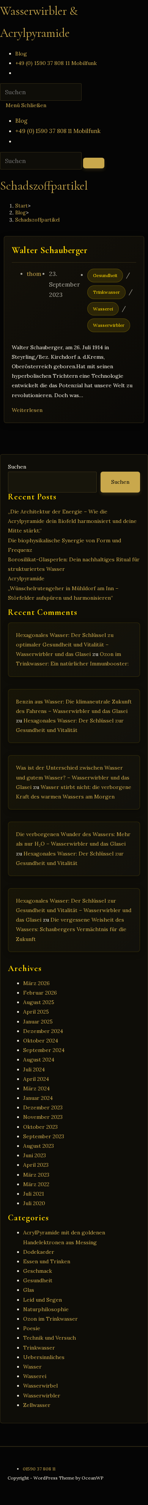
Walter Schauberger (49, 250)
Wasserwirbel (40, 1385)
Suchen (17, 466)
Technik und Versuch (49, 1337)
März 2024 (36, 1088)
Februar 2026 (40, 992)
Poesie (31, 1328)
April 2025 (36, 1011)
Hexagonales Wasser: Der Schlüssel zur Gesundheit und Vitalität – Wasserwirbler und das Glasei (73, 910)
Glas (28, 1289)
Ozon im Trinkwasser (50, 1318)
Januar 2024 (38, 1098)
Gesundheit (105, 275)
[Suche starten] (93, 163)
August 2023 (38, 1145)
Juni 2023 (34, 1155)
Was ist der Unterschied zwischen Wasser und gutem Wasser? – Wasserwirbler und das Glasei (72, 777)
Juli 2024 (34, 1069)
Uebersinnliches (44, 1357)
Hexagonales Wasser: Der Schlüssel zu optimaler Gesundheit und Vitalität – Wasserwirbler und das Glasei (64, 644)
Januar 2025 (38, 1021)
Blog (21, 120)
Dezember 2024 (43, 1031)
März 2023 (36, 1174)
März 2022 (36, 1184)
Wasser (32, 1366)
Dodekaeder (38, 1251)
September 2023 (43, 1136)
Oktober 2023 (40, 1126)
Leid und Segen (42, 1299)
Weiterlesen (29, 410)
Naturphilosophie (46, 1309)
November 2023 (43, 1117)
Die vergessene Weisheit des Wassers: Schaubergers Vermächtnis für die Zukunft (71, 929)
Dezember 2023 (43, 1107)
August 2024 (38, 1059)
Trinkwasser (106, 292)
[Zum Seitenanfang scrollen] (2, 1500)
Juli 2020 (34, 1203)
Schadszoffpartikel (37, 220)
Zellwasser (36, 1405)
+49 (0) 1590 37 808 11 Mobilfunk (58, 131)
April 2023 (36, 1164)
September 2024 (44, 1050)
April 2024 (36, 1079)
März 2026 (36, 983)
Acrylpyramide (26, 578)
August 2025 (38, 1002)
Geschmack (37, 1270)
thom (34, 273)
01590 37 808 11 (39, 1469)
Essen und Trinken (46, 1261)
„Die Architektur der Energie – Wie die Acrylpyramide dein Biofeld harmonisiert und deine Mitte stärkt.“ (72, 521)
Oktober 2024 (40, 1040)
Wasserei (103, 309)
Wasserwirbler (108, 325)
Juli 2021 (33, 1193)
